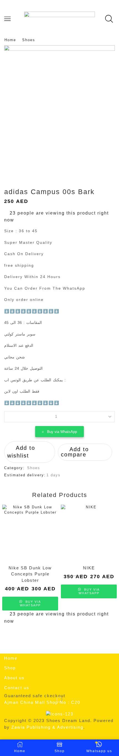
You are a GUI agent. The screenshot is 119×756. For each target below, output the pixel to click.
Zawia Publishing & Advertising (47, 727)
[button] (59, 431)
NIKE (89, 568)
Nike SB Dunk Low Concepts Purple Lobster (30, 574)
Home (10, 40)
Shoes (28, 40)
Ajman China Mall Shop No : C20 (42, 702)
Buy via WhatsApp (62, 432)
